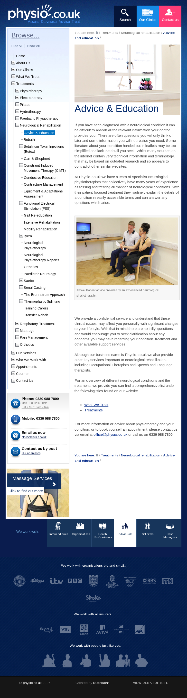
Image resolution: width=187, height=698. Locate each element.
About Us (23, 63)
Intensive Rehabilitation (42, 222)
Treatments (109, 33)
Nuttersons (101, 683)
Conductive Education (40, 178)
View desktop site (150, 683)
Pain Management (34, 337)
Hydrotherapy (30, 112)
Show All (33, 46)
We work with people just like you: (95, 645)
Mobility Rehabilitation (40, 229)
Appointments (26, 367)
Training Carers (36, 308)
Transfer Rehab (36, 315)
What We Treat (96, 405)
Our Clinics (24, 70)
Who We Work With (31, 360)
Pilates (25, 105)
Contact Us (24, 380)
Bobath (29, 140)
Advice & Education (39, 133)
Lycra (28, 236)
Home (20, 56)
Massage (27, 331)
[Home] (97, 32)
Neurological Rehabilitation (40, 125)
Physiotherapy (31, 91)
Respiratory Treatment (37, 324)
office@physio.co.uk (110, 434)
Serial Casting (35, 288)
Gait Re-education (38, 215)
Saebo (29, 281)
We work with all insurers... (93, 614)
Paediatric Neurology (40, 274)
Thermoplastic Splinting (42, 301)
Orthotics (31, 267)
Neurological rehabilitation (140, 33)
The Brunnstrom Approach (44, 295)
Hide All (16, 46)
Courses (22, 374)
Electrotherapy (31, 98)
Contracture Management (43, 184)
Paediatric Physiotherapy (39, 118)
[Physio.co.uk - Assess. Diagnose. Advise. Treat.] (47, 14)
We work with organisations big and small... (93, 565)
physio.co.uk (32, 683)
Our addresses (31, 453)
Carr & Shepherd (37, 159)
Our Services (26, 353)
